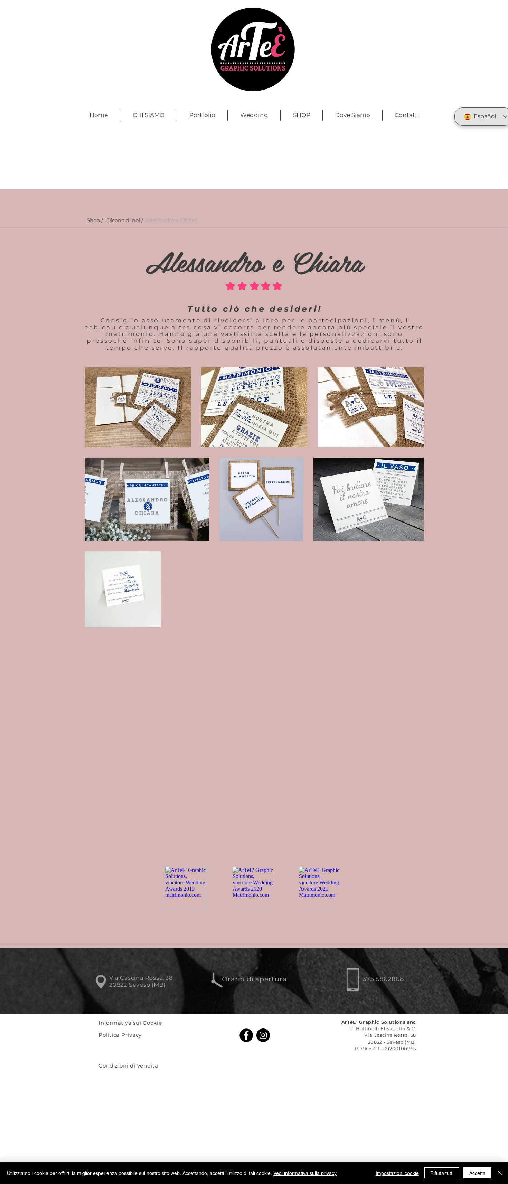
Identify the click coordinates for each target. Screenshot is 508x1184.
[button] (171, 220)
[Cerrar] (500, 1172)
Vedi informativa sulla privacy (305, 1172)
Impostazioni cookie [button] (397, 1172)
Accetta (477, 1172)
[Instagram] (263, 1035)
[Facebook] (246, 1035)
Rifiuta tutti (441, 1172)
